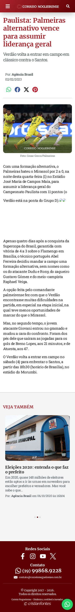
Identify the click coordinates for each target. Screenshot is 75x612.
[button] (7, 6)
